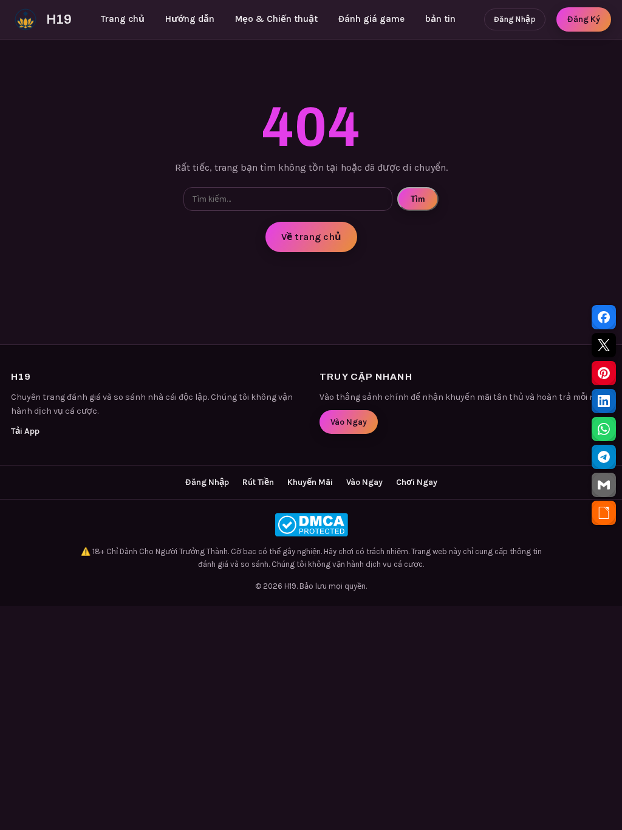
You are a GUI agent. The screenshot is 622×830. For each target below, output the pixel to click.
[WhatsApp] (604, 429)
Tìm (418, 199)
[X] (604, 345)
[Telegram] (604, 457)
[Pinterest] (604, 373)
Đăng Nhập (515, 19)
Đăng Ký (583, 19)
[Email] (604, 485)
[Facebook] (604, 317)
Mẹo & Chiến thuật (276, 18)
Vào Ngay (348, 422)
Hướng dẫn (189, 18)
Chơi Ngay (416, 482)
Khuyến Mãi (310, 482)
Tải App (25, 431)
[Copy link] (604, 513)
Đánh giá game (371, 18)
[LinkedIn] (604, 401)
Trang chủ (123, 18)
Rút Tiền (258, 482)
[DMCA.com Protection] (311, 525)
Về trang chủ (311, 236)
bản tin (440, 18)
